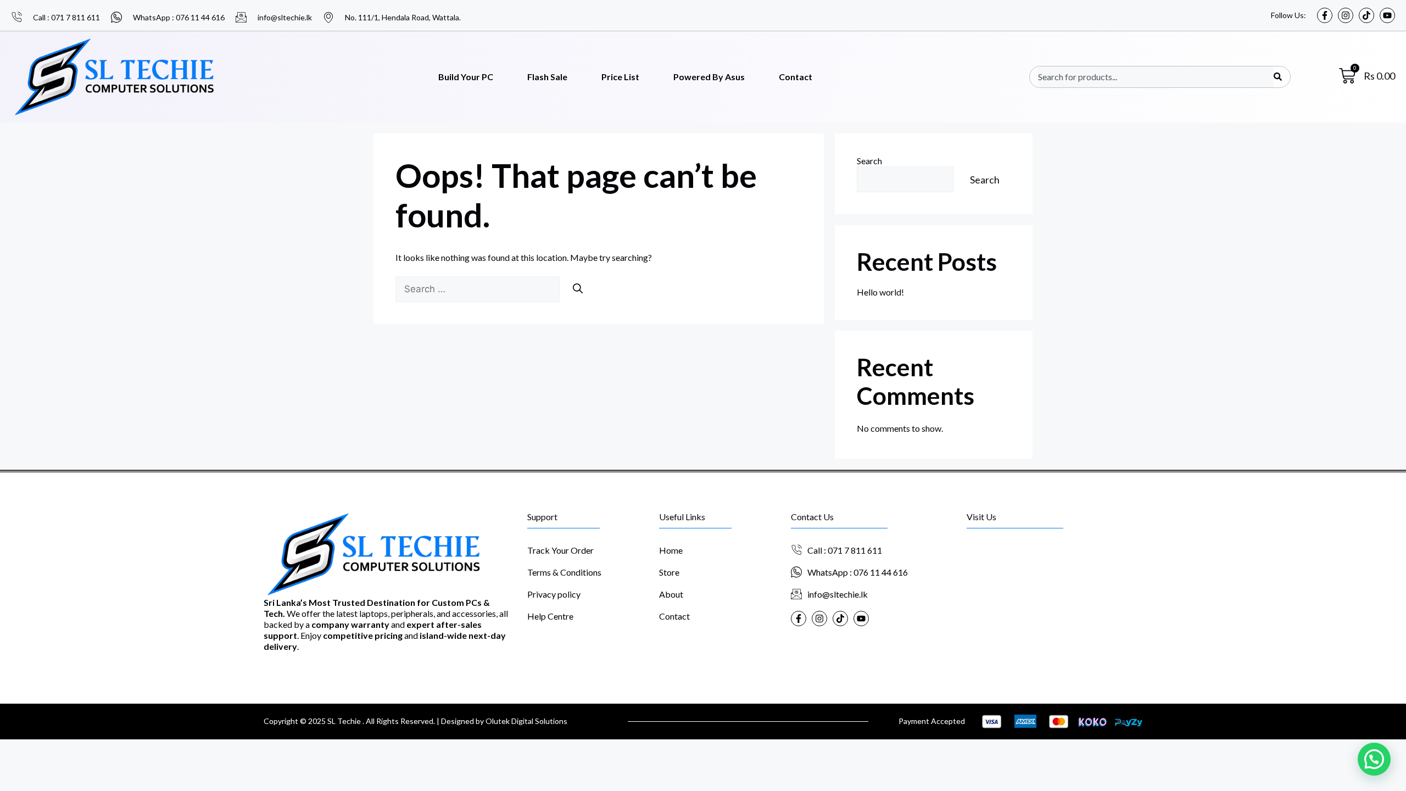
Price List (620, 76)
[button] (1374, 759)
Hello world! (880, 292)
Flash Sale (547, 76)
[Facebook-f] (1324, 15)
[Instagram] (1345, 15)
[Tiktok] (1366, 15)
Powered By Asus (709, 76)
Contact (795, 76)
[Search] (1278, 76)
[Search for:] (478, 288)
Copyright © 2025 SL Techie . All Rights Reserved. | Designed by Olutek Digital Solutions (415, 721)
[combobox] (1156, 76)
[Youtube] (1387, 15)
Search (869, 160)
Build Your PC (465, 76)
